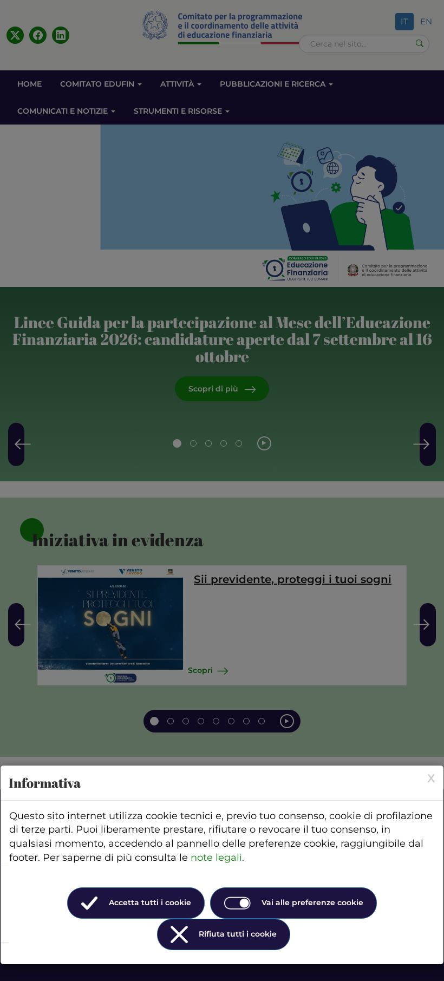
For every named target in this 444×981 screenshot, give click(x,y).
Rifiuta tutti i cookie (238, 934)
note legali (216, 858)
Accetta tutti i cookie (150, 902)
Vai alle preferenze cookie (312, 902)
